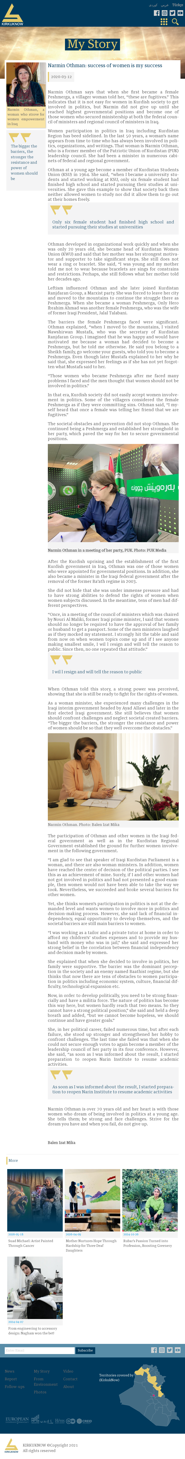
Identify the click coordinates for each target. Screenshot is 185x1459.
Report (11, 1379)
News (9, 1371)
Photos (40, 1392)
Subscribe (85, 1350)
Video (68, 1371)
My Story (42, 1371)
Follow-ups (15, 1387)
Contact (70, 1379)
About (68, 1387)
